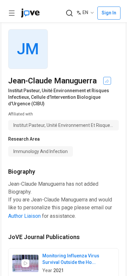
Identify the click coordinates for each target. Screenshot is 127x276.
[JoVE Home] (30, 13)
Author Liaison (24, 216)
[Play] (25, 263)
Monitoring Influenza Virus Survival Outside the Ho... (70, 259)
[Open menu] (12, 13)
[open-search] (69, 13)
